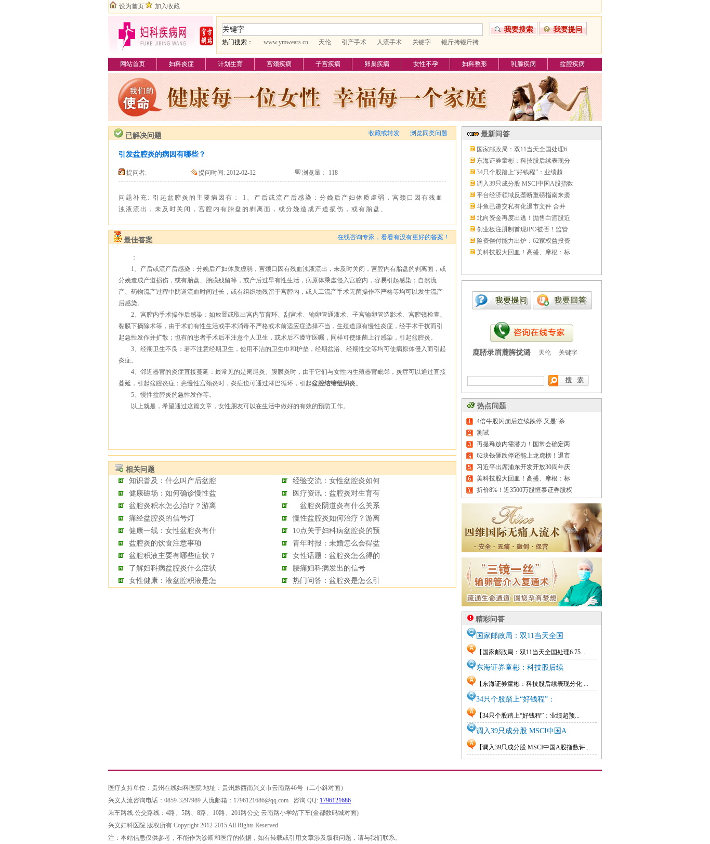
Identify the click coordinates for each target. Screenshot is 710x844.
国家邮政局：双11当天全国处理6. (523, 149)
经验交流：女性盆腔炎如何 (336, 481)
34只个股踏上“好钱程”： (515, 699)
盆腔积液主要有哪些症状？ (172, 556)
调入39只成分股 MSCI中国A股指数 (525, 183)
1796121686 (335, 800)
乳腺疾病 (523, 64)
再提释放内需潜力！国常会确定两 (523, 444)
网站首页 (132, 64)
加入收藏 (167, 6)
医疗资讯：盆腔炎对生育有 (336, 493)
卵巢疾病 (376, 64)
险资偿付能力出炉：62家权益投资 (523, 240)
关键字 (421, 42)
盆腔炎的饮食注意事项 (165, 543)
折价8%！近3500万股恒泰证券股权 (524, 490)
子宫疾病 (327, 64)
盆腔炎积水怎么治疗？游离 (172, 506)
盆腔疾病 (572, 64)
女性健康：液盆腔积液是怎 (172, 581)
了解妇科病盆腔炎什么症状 (172, 568)
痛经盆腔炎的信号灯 (161, 518)
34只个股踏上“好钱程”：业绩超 (520, 172)
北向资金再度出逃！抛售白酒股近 (523, 218)
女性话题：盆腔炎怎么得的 (336, 556)
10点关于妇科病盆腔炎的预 (336, 531)
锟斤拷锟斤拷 (460, 42)
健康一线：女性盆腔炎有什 (172, 531)
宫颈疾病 (279, 64)
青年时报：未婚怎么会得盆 (336, 543)
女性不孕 (425, 64)
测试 (483, 432)
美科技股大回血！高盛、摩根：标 (523, 252)
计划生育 (230, 64)
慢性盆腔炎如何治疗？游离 (336, 518)
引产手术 (353, 42)
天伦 (325, 42)
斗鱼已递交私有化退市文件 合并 (521, 206)
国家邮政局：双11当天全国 (519, 636)
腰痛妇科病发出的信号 (329, 568)
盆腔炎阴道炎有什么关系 (336, 506)
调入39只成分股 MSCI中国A (521, 731)
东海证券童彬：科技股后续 (519, 667)
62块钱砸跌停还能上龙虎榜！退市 (523, 455)
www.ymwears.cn (286, 42)
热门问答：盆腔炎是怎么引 (336, 581)
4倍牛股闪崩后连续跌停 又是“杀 (521, 421)
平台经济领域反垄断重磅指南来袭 (523, 195)
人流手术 (389, 42)
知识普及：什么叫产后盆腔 (172, 481)
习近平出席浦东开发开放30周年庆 (523, 467)
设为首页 (131, 6)
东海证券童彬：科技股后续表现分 (523, 160)
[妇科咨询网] (160, 53)
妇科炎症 (181, 64)
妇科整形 (474, 64)
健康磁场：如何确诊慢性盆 (172, 493)
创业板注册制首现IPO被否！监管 (522, 229)
